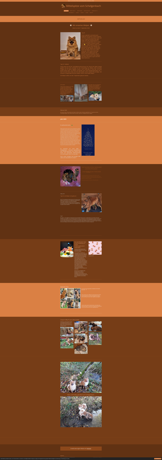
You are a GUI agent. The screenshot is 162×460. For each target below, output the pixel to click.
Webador (89, 448)
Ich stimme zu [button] (158, 458)
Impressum (62, 455)
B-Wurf (88, 172)
